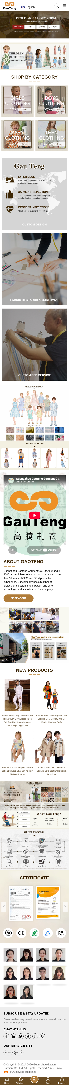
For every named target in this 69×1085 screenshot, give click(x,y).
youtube (18, 1052)
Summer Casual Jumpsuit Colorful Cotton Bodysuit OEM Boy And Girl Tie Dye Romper (17, 770)
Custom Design (34, 224)
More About (18, 598)
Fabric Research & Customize (34, 300)
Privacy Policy (56, 1068)
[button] (66, 26)
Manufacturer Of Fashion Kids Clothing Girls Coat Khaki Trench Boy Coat (51, 770)
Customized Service (34, 375)
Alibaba (8, 1052)
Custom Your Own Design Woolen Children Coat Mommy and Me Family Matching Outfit (51, 718)
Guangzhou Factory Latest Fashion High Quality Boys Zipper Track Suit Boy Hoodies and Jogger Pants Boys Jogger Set (17, 720)
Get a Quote (17, 109)
